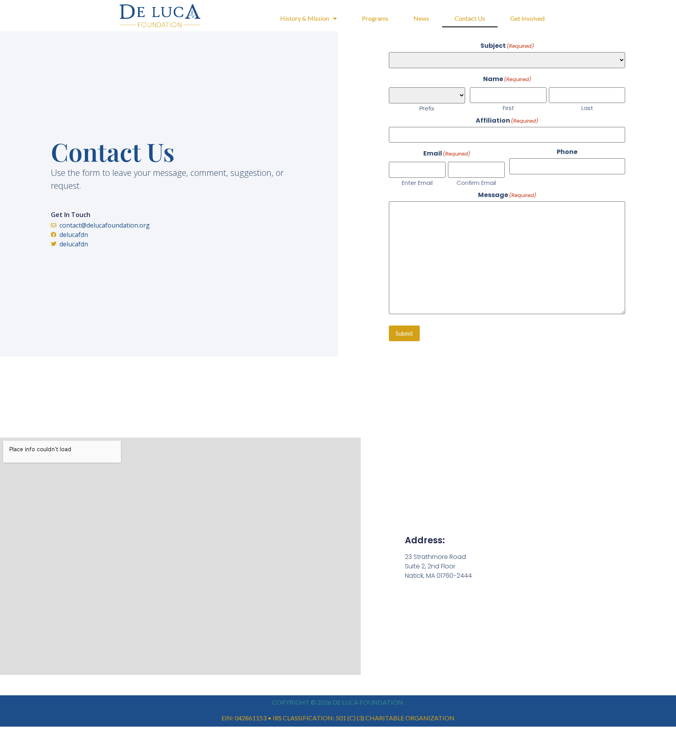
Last (587, 107)
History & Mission (304, 18)
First (508, 107)
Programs (375, 18)
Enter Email (417, 182)
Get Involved (527, 18)
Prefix (426, 107)
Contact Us (470, 18)
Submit (404, 333)
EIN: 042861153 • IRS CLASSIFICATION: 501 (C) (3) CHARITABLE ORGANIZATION (338, 718)
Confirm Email (476, 182)
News (421, 18)
